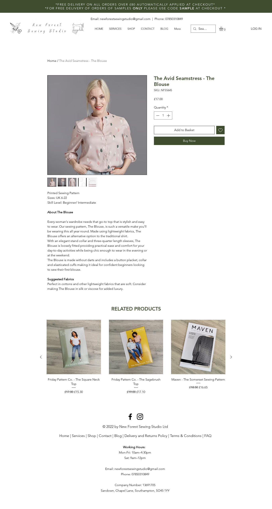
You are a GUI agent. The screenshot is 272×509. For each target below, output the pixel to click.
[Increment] (169, 115)
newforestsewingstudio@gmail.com (125, 19)
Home (51, 61)
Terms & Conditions (186, 436)
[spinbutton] (163, 115)
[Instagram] (140, 416)
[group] (136, 357)
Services (78, 436)
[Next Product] (231, 357)
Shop (92, 436)
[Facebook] (130, 416)
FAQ (207, 436)
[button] (223, 29)
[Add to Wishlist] (220, 130)
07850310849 (174, 19)
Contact (105, 436)
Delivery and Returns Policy (145, 436)
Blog (118, 436)
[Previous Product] (40, 357)
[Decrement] (157, 115)
